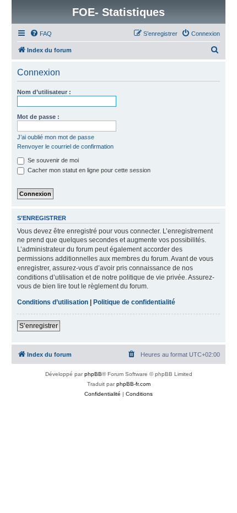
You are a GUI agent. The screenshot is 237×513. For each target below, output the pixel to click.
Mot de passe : (38, 116)
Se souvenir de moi (52, 160)
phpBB (93, 374)
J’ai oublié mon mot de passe (55, 137)
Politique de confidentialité (134, 302)
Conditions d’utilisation (52, 302)
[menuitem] (41, 33)
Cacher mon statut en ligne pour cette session (88, 170)
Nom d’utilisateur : (44, 92)
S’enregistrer (38, 326)
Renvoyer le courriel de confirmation (65, 146)
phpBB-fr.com (133, 384)
